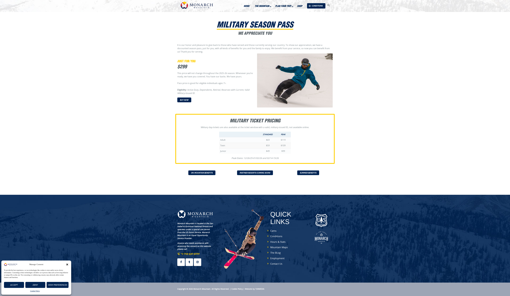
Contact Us (276, 263)
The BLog (275, 252)
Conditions (276, 236)
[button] (67, 264)
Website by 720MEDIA (254, 289)
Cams (273, 230)
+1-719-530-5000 (190, 253)
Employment (277, 258)
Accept (14, 285)
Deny (35, 285)
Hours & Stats (278, 241)
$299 (182, 66)
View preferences (57, 285)
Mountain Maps (279, 247)
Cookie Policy (35, 291)
